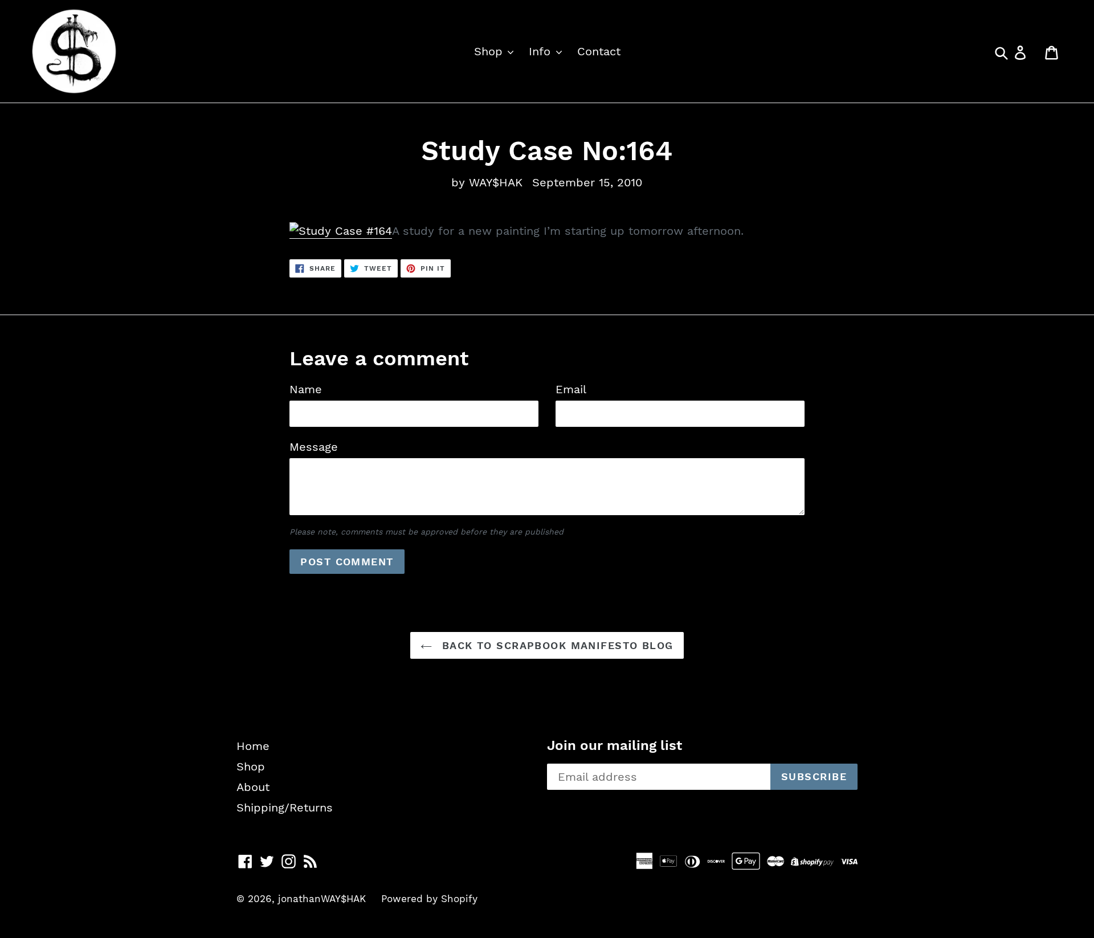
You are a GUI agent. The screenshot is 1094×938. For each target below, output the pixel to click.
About (253, 787)
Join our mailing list (614, 745)
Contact (599, 51)
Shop (490, 51)
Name (305, 389)
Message (313, 447)
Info (541, 51)
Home (253, 746)
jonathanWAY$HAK (322, 898)
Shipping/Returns (284, 807)
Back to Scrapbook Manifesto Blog (555, 645)
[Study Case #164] (340, 231)
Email (571, 389)
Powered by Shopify (429, 898)
